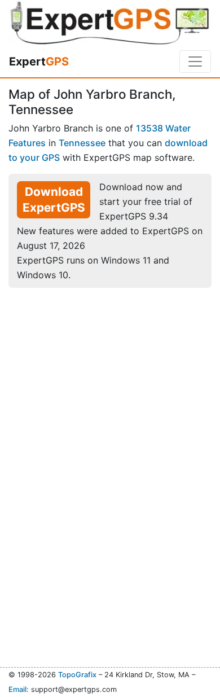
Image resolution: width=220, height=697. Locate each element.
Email (17, 689)
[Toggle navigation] (195, 61)
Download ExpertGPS (54, 199)
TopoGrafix (77, 674)
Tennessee (82, 142)
